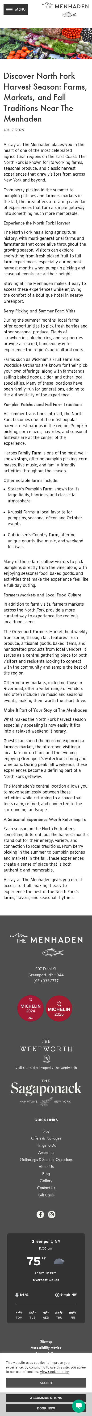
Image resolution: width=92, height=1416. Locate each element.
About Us (46, 1166)
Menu (20, 9)
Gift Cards (46, 1195)
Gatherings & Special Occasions (46, 1159)
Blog (46, 1173)
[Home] (65, 9)
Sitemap (46, 1341)
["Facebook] (40, 1214)
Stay (46, 1131)
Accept (46, 1383)
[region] (46, 1372)
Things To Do (46, 1145)
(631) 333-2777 (46, 981)
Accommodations (46, 1398)
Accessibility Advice (46, 1347)
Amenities (46, 1152)
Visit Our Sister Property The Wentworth (46, 1068)
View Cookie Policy (54, 1372)
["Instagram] (51, 1214)
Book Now (46, 1408)
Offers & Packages (46, 1138)
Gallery (46, 1180)
